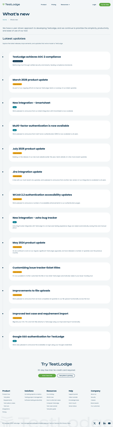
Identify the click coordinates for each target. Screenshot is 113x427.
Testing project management (33, 397)
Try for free (105, 5)
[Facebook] (99, 423)
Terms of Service (54, 423)
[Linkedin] (104, 423)
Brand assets (95, 403)
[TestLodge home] (11, 4)
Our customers (95, 406)
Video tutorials (73, 397)
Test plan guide (51, 409)
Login (94, 5)
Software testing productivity (33, 400)
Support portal (73, 394)
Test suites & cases (9, 403)
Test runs (6, 406)
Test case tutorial (52, 406)
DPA (61, 423)
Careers (93, 400)
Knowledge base (74, 400)
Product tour (6, 394)
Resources (64, 5)
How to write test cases (54, 400)
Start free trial (47, 375)
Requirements (8, 400)
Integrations (6, 409)
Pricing (53, 5)
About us (93, 394)
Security (93, 397)
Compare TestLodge (53, 403)
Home (5, 20)
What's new (50, 397)
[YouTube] (109, 423)
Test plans (7, 397)
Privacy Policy (66, 423)
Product (44, 5)
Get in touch (72, 403)
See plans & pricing (66, 375)
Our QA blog (50, 394)
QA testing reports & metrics (33, 394)
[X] (94, 423)
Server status (73, 406)
